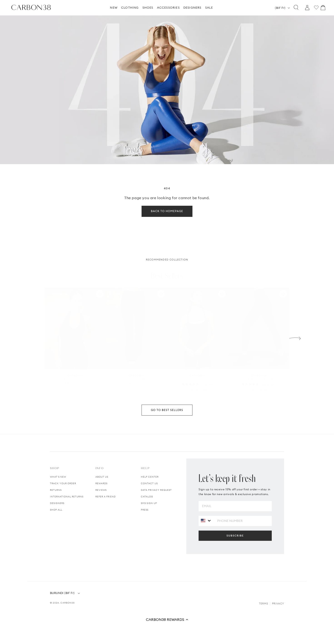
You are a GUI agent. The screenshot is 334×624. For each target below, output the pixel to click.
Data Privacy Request (156, 490)
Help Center (150, 476)
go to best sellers (167, 410)
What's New (58, 476)
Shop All (56, 509)
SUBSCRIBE (235, 535)
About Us (101, 476)
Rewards (101, 483)
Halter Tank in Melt (75, 379)
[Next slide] (295, 337)
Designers (57, 503)
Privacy (278, 603)
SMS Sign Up (149, 503)
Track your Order (63, 483)
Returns (56, 490)
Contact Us (149, 483)
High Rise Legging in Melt (258, 379)
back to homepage (167, 211)
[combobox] (206, 521)
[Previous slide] (39, 337)
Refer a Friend (105, 496)
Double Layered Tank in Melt (197, 379)
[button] (167, 619)
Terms (263, 603)
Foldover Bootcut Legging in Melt (136, 379)
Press (144, 509)
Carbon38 (67, 602)
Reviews (101, 490)
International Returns (66, 496)
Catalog (147, 496)
